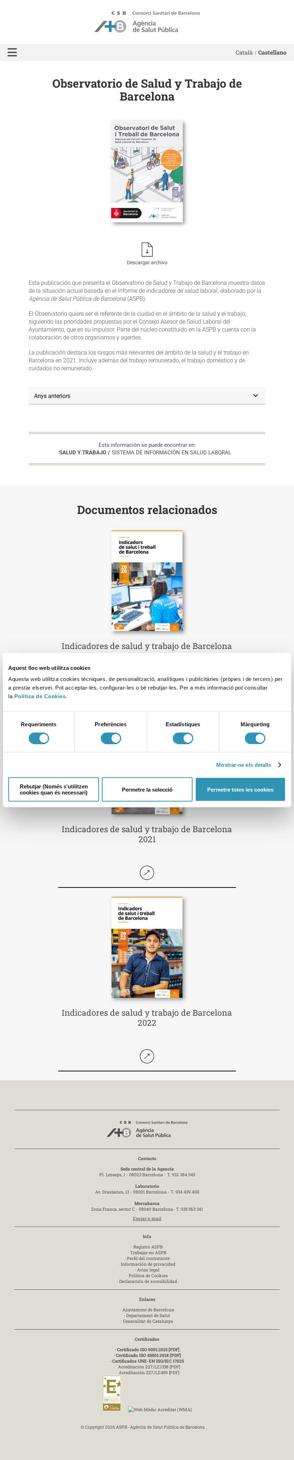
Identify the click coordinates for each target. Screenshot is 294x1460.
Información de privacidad (148, 1264)
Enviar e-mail (147, 1218)
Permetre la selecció (147, 789)
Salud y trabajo (82, 452)
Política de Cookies (40, 696)
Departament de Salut (148, 1315)
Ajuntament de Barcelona (148, 1309)
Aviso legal (148, 1270)
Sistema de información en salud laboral (171, 452)
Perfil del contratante (148, 1258)
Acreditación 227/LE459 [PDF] (149, 1372)
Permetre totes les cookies (240, 789)
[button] (12, 52)
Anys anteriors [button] (52, 396)
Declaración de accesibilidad (148, 1281)
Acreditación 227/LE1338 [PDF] (149, 1366)
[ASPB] (147, 1131)
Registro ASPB (148, 1247)
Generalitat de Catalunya (148, 1321)
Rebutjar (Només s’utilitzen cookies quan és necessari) (54, 789)
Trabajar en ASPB (148, 1252)
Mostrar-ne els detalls (243, 764)
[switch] (111, 738)
